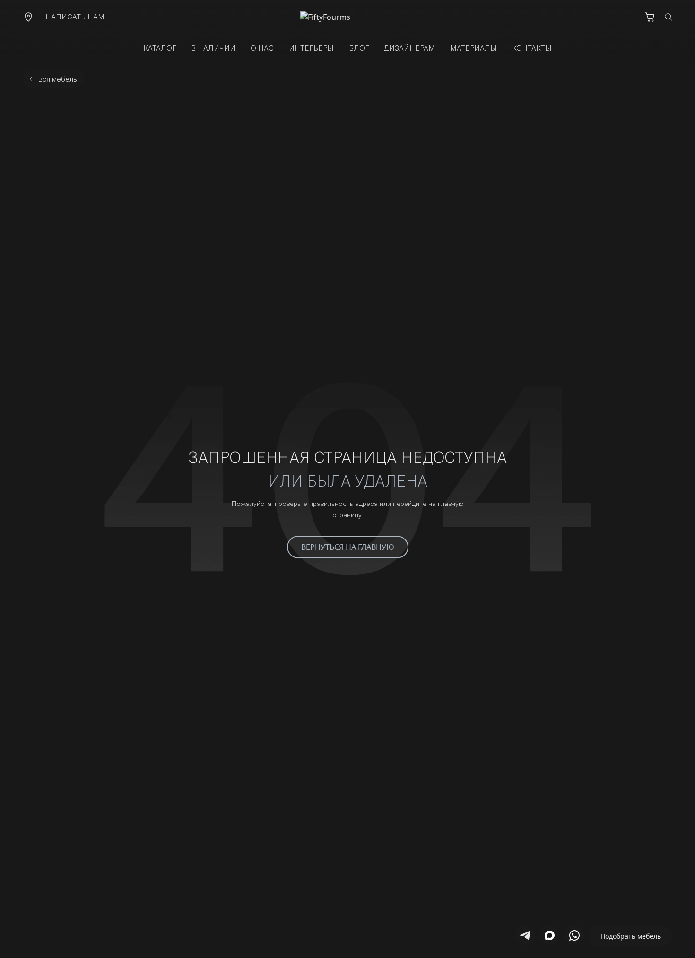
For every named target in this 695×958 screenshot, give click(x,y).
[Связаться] (28, 17)
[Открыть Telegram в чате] (525, 935)
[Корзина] (649, 17)
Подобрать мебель (630, 936)
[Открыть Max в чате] (550, 935)
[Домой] (347, 17)
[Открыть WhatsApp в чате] (574, 935)
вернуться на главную (347, 547)
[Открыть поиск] (668, 17)
